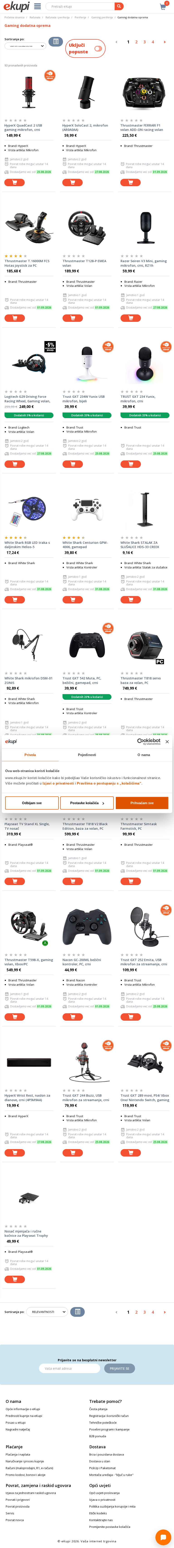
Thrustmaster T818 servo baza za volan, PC (141, 680)
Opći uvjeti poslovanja (104, 1493)
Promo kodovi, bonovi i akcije (26, 1475)
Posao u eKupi (16, 1423)
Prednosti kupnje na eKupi (24, 1416)
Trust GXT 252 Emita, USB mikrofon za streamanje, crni (144, 962)
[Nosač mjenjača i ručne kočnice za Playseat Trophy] (29, 1198)
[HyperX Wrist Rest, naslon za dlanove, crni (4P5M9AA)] (29, 1062)
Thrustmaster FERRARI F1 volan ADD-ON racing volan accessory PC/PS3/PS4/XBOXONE (141, 127)
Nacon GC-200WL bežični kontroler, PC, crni (82, 962)
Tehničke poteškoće (103, 1423)
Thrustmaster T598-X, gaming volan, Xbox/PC (29, 962)
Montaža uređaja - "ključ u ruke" (111, 1475)
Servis (10, 1513)
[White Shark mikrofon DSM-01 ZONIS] (29, 645)
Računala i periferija (58, 17)
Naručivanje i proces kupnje (25, 1461)
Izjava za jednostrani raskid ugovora (31, 1493)
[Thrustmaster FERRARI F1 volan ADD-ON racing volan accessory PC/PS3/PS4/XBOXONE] (145, 92)
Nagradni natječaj (18, 1429)
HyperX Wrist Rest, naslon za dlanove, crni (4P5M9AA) (27, 1097)
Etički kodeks (98, 1513)
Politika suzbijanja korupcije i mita (112, 1506)
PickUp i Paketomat (102, 1468)
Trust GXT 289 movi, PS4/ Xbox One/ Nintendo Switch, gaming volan (145, 1097)
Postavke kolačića (84, 803)
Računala (35, 17)
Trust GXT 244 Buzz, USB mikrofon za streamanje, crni (86, 1097)
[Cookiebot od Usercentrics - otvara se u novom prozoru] (140, 741)
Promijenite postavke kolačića (109, 1527)
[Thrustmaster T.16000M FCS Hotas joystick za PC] (29, 228)
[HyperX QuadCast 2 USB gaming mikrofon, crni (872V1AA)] (29, 92)
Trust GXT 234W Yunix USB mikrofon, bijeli (84, 398)
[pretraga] (119, 6)
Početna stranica (14, 17)
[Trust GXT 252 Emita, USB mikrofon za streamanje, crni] (145, 927)
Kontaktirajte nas (101, 1520)
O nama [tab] (144, 754)
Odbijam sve (32, 803)
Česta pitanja (98, 1409)
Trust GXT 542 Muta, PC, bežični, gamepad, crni (82, 680)
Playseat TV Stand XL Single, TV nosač (27, 826)
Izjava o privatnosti (102, 1500)
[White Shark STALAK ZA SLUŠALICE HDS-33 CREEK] (145, 509)
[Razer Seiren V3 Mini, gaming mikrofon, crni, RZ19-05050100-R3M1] (145, 228)
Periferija (80, 17)
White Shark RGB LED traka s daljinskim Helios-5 (27, 544)
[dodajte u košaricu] (14, 182)
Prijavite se (119, 1368)
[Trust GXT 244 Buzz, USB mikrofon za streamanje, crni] (87, 1062)
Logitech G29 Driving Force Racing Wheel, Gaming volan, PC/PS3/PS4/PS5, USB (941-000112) (27, 398)
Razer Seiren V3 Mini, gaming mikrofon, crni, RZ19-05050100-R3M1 (144, 263)
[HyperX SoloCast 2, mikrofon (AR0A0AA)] (87, 92)
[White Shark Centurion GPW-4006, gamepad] (87, 509)
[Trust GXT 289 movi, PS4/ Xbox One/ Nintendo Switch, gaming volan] (145, 1062)
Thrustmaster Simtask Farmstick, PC (139, 826)
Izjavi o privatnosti (58, 783)
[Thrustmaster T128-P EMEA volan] (87, 228)
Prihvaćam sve (142, 803)
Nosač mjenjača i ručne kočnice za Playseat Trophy (26, 1233)
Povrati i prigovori (18, 1500)
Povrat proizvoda (17, 1506)
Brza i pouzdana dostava (106, 1454)
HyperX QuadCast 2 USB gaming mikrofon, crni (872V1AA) (23, 127)
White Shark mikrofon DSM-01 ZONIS (29, 680)
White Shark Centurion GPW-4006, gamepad (85, 544)
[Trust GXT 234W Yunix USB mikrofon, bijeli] (87, 363)
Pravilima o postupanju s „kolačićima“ (109, 783)
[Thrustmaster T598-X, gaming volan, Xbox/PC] (29, 927)
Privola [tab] (30, 754)
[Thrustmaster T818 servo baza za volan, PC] (145, 645)
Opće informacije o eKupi (23, 1409)
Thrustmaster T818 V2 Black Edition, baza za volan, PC (85, 826)
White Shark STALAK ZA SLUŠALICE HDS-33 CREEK (140, 544)
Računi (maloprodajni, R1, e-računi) (29, 1468)
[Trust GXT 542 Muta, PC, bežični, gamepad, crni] (87, 645)
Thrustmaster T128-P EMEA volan (84, 263)
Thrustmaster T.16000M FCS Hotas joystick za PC (27, 263)
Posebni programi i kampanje (109, 1429)
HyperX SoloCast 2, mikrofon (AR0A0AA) (85, 127)
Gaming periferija (102, 17)
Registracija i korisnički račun (109, 1416)
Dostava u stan (99, 1461)
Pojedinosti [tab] (87, 754)
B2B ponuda (97, 1436)
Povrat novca (15, 1520)
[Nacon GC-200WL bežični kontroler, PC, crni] (87, 927)
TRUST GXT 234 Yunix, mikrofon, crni (138, 398)
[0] (163, 4)
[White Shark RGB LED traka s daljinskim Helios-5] (29, 509)
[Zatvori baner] (167, 741)
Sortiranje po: (14, 39)
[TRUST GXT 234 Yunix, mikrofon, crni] (145, 363)
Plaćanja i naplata (18, 1454)
